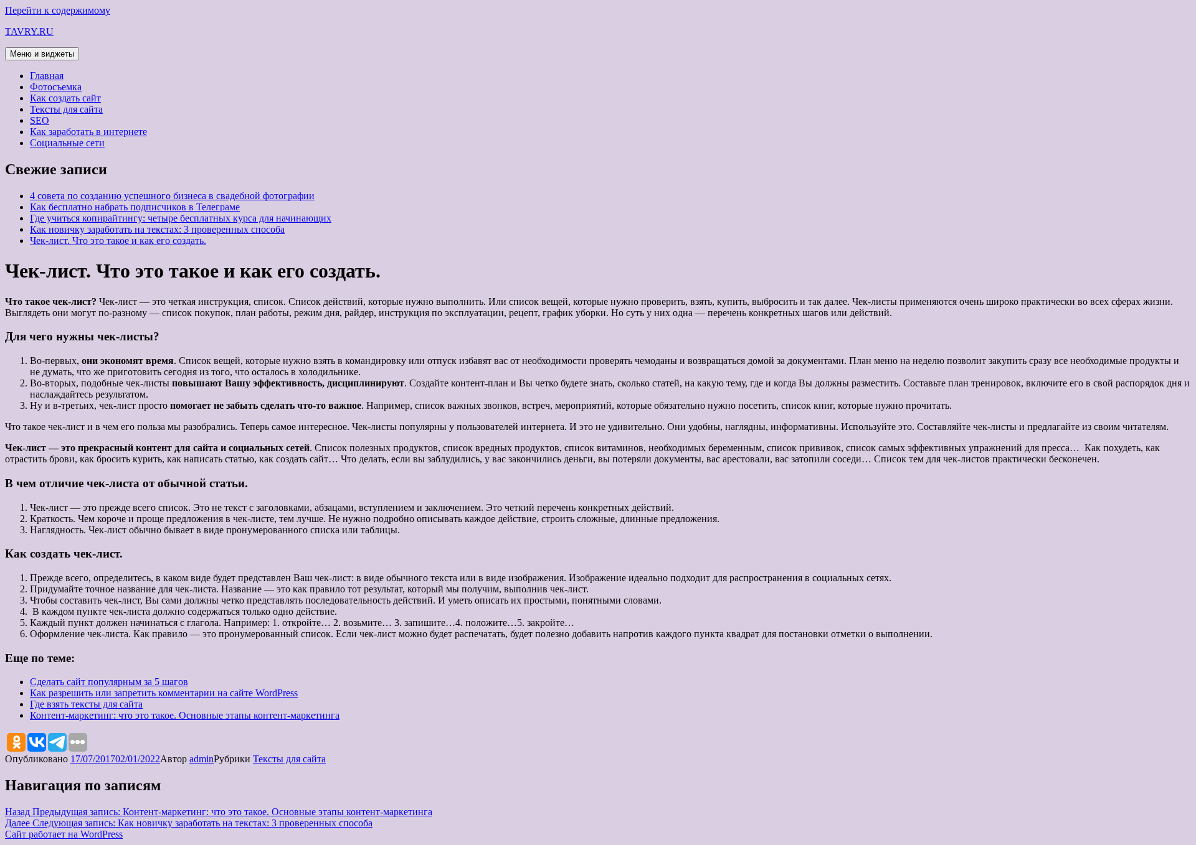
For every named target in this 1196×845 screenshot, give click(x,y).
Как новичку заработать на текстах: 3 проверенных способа (157, 229)
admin (201, 759)
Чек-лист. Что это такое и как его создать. (118, 240)
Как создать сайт (65, 98)
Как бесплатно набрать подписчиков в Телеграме (135, 207)
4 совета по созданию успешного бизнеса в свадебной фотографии (172, 195)
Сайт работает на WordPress (64, 834)
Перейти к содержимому (57, 10)
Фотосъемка (56, 87)
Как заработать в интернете (88, 131)
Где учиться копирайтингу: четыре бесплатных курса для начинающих (180, 218)
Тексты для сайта (66, 109)
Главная (47, 75)
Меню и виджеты (42, 53)
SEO (39, 120)
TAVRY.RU (29, 31)
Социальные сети (67, 143)
